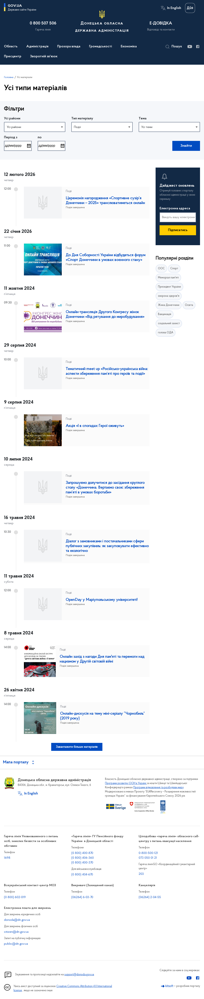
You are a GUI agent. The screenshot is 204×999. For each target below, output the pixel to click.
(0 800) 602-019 (15, 897)
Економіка (129, 46)
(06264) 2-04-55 (150, 897)
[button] (174, 47)
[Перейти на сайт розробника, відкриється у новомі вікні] (167, 986)
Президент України (169, 286)
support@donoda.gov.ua (79, 974)
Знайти (186, 146)
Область (11, 46)
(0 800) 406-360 (82, 857)
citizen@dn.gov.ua (16, 932)
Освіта (189, 305)
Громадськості (100, 46)
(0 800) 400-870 (82, 853)
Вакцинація (164, 314)
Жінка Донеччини (168, 305)
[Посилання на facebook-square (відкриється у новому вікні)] (197, 46)
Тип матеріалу (82, 118)
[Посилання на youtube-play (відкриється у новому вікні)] (189, 46)
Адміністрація (37, 46)
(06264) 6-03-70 (82, 897)
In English (174, 8)
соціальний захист (169, 323)
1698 (7, 857)
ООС (161, 268)
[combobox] (34, 127)
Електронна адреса (175, 208)
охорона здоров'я (168, 296)
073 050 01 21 (148, 857)
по (40, 137)
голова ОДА (165, 332)
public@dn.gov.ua (16, 943)
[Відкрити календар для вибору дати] (28, 145)
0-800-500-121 (148, 853)
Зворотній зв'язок (44, 56)
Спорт (174, 268)
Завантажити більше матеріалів (77, 746)
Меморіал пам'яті (168, 277)
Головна (8, 77)
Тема (142, 118)
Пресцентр (12, 56)
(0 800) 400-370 (82, 862)
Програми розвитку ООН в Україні (126, 783)
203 (141, 874)
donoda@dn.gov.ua (17, 920)
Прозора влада (68, 46)
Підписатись (177, 230)
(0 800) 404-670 (82, 874)
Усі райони (12, 118)
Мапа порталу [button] (16, 762)
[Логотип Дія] (190, 8)
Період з (10, 137)
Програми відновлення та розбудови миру (158, 787)
